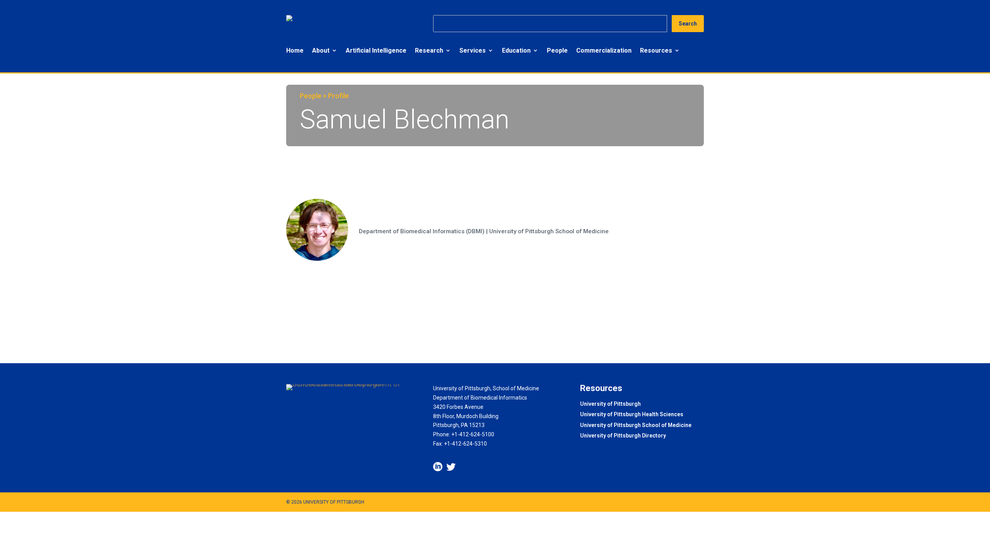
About (320, 50)
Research (429, 50)
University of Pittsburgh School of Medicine (635, 425)
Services (472, 50)
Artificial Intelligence (376, 50)
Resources (656, 50)
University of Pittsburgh (610, 404)
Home (295, 50)
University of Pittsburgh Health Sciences (631, 414)
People (557, 50)
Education (516, 50)
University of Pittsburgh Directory (623, 436)
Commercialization (604, 50)
